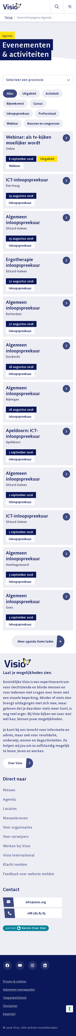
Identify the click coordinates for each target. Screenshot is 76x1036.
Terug (8, 17)
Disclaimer (10, 1006)
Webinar (12, 123)
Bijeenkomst (15, 103)
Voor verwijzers (16, 836)
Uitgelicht (29, 93)
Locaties (10, 808)
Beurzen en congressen (43, 123)
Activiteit (52, 93)
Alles (10, 93)
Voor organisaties (17, 827)
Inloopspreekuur (18, 113)
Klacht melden (15, 864)
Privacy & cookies (14, 981)
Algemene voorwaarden (19, 989)
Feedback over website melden (28, 873)
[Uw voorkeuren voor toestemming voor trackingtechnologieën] (69, 1008)
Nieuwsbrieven (15, 818)
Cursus (38, 103)
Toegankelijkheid (14, 997)
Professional (47, 113)
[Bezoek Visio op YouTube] (19, 965)
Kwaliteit (9, 1014)
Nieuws (9, 789)
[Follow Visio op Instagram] (32, 965)
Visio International (18, 855)
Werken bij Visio (16, 846)
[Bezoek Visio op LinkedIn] (45, 965)
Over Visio (15, 763)
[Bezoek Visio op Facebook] (7, 965)
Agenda (9, 799)
